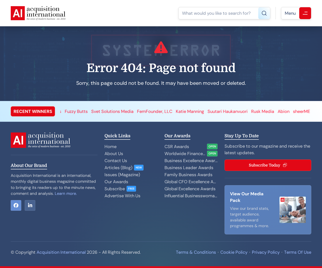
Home (110, 146)
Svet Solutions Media (92, 111)
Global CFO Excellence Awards (191, 182)
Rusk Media (242, 111)
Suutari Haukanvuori (207, 111)
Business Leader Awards (189, 167)
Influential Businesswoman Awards (191, 196)
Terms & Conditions (196, 252)
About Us (113, 153)
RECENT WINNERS (33, 111)
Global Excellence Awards (190, 189)
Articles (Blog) (118, 167)
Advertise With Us (122, 196)
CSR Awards (177, 146)
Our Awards (116, 182)
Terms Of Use (297, 252)
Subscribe (114, 189)
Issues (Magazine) (122, 174)
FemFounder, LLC (134, 111)
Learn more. (66, 193)
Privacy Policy (266, 252)
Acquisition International (61, 252)
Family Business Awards (188, 174)
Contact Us (115, 160)
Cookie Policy (234, 252)
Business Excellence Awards (191, 160)
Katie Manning (169, 111)
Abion (263, 111)
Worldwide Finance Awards (185, 153)
